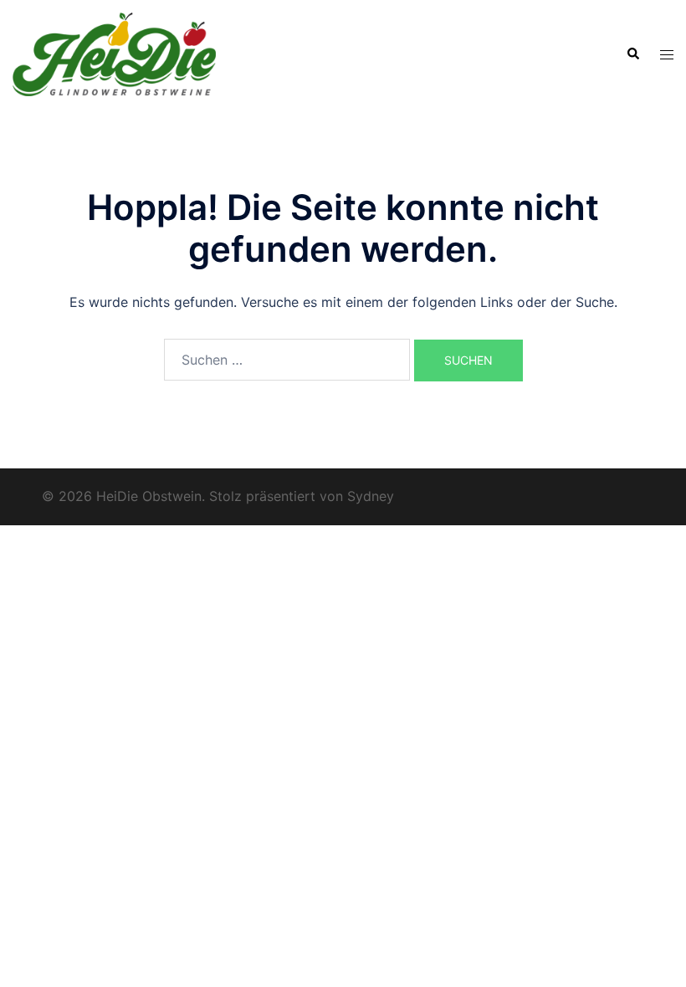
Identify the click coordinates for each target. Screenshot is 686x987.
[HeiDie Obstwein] (114, 52)
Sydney (370, 496)
